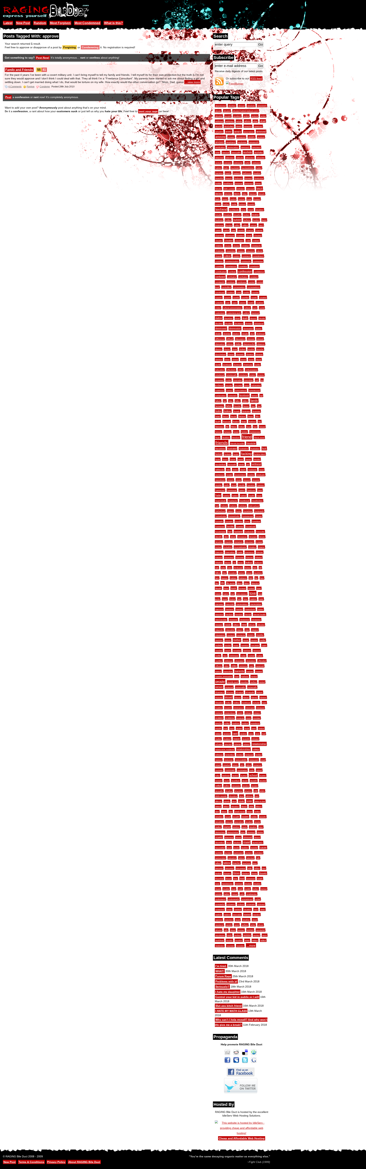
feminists (256, 411)
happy (242, 490)
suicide (263, 847)
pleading (219, 702)
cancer (253, 225)
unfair (257, 899)
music (236, 645)
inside (239, 552)
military (236, 625)
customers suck (234, 313)
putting (245, 723)
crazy (234, 303)
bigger (258, 183)
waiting (218, 914)
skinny (259, 806)
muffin (262, 640)
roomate (219, 770)
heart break (220, 501)
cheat (248, 235)
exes (247, 385)
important (249, 542)
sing (234, 801)
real (263, 734)
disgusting (219, 344)
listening (255, 583)
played (254, 697)
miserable (230, 630)
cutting (246, 313)
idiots (233, 537)
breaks (218, 215)
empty (252, 375)
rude (252, 770)
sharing (248, 791)
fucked (218, 454)
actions (255, 116)
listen (246, 583)
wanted (247, 914)
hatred (243, 495)
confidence (259, 272)
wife (226, 930)
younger (230, 946)
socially (236, 817)
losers (218, 594)
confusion (243, 277)
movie (245, 640)
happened (220, 490)
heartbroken (257, 501)
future (232, 459)
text (264, 868)
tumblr (247, 889)
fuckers (227, 454)
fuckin (235, 454)
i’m (234, 562)
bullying (247, 220)
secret (245, 781)
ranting (243, 734)
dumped (237, 365)
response (229, 760)
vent (256, 909)
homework (259, 511)
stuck (229, 842)
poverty (228, 708)
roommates (242, 770)
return (235, 765)
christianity (256, 246)
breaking (259, 210)
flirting (233, 427)
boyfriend (221, 209)
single (241, 801)
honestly (219, 521)
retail (263, 760)
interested (229, 557)
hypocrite (260, 531)
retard (218, 765)
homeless (248, 511)
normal (251, 656)
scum (226, 781)
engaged (219, 380)
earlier (257, 365)
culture (247, 308)
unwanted (219, 909)
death (245, 318)
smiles (257, 811)
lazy (217, 578)
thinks (254, 873)
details (245, 334)
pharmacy (219, 692)
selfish (218, 785)
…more (250, 945)
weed (254, 920)
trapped (238, 884)
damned (255, 313)
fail (261, 395)
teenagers (240, 868)
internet (249, 557)
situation (235, 806)
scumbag (236, 781)
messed (218, 625)
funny (225, 459)
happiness (231, 490)
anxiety (251, 137)
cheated (257, 235)
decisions (239, 323)
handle (241, 485)
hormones (219, 526)
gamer (248, 459)
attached (219, 157)
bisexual (250, 189)
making (253, 599)
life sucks (231, 583)
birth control (229, 189)
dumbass (227, 365)
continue (231, 282)
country (218, 297)
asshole (247, 152)
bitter (244, 194)
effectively (231, 370)
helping (233, 506)
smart (249, 811)
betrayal (238, 183)
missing (255, 630)
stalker (218, 827)
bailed (259, 168)
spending (239, 822)
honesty (229, 521)
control (251, 282)
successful (220, 848)
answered (241, 137)
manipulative (255, 604)
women (250, 930)
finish (244, 421)
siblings (249, 796)
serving (246, 786)
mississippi (220, 635)
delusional (258, 323)
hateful (226, 495)
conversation (239, 287)
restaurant (253, 760)
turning (218, 894)
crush (251, 302)
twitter (226, 894)
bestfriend (228, 183)
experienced (254, 390)
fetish (217, 416)
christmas (219, 251)
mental (248, 614)
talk (258, 858)
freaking (226, 437)
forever (218, 432)
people (220, 681)
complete (243, 266)
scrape (263, 775)
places (238, 697)
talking (226, 863)
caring (226, 230)
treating (257, 884)
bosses (257, 199)
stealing (253, 827)
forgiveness (255, 432)
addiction (230, 121)
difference (219, 339)
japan (240, 562)
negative (237, 650)
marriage (229, 609)
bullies (228, 220)
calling (245, 225)
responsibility (241, 760)
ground (247, 480)
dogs (235, 349)
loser (259, 588)
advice (247, 121)
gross (238, 480)
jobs (229, 568)
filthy (258, 416)
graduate (261, 475)
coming (236, 256)
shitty (262, 791)
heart (259, 495)
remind (240, 755)
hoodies (238, 521)
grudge (218, 485)
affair (255, 121)
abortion (232, 106)
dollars (242, 349)
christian (245, 246)
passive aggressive (223, 676)
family (254, 400)
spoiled (249, 822)
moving (254, 640)
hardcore (251, 490)
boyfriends (234, 210)
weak (237, 920)
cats (233, 230)
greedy (230, 480)
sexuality (219, 791)
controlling (226, 287)
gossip (229, 475)
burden (256, 220)
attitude (239, 157)
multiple (218, 645)
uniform (241, 904)
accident (237, 116)
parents (239, 671)
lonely (233, 588)
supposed (238, 853)
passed (259, 671)
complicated (220, 272)
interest (218, 557)
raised (218, 734)
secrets (263, 781)
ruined (259, 770)
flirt (227, 427)
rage (254, 728)
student (237, 842)
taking (241, 858)
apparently (253, 142)
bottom (242, 204)
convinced (219, 292)
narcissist (255, 645)
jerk (216, 568)
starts (244, 827)
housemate (220, 531)
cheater (218, 240)
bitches (218, 194)
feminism (246, 411)
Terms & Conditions (31, 1161)
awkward (256, 163)
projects (240, 718)
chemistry (239, 240)
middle (228, 625)
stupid (246, 842)
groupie (256, 480)
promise (256, 718)
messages (256, 619)
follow (241, 427)
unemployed (247, 899)
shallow (229, 791)
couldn (246, 292)
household (250, 526)
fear (253, 406)
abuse (218, 111)
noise (243, 656)
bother (226, 204)
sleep (224, 811)
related (246, 744)
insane (261, 547)
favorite (237, 406)
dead (237, 318)
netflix (218, 656)
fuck (264, 448)
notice (259, 656)
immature (239, 542)
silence (218, 801)
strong (257, 837)
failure (218, 401)
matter (260, 609)
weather (246, 920)
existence (219, 390)
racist (247, 728)
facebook (244, 395)
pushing (235, 723)
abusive (218, 116)
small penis (240, 811)
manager (219, 604)
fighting (242, 416)
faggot (254, 395)
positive (218, 708)
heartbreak (244, 501)
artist (217, 152)
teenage (219, 868)
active (263, 116)
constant (254, 277)
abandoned (220, 106)
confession (245, 271)
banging (219, 173)
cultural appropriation (232, 308)
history (230, 511)
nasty (264, 645)
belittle (218, 183)
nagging (244, 645)
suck (229, 848)
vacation (247, 909)
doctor (227, 349)
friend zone (259, 437)
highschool (220, 511)
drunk (258, 359)
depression (235, 328)
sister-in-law (260, 801)
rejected (228, 744)
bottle (234, 204)
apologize (242, 142)
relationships (243, 749)
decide (262, 318)
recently (245, 739)
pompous (246, 702)
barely (228, 173)
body (217, 199)
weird (236, 925)
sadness (226, 775)
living (226, 588)
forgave (227, 432)
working (247, 935)
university (251, 904)
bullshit (237, 219)
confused (220, 276)
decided (218, 323)
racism (239, 728)
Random (40, 23)
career (218, 230)
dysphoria (248, 365)
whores (218, 930)
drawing (249, 354)
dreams (259, 354)
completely (254, 266)
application (220, 147)
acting (246, 116)
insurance (249, 552)
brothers (219, 220)
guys (234, 485)
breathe (237, 215)
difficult (230, 339)
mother (237, 640)
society (245, 816)
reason (236, 739)
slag (217, 811)
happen (260, 485)
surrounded (220, 858)
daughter (229, 318)
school (253, 775)
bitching (228, 194)
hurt (230, 531)
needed (218, 650)
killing (217, 573)
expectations (240, 390)
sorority (263, 817)
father (228, 406)
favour (246, 406)
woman (241, 930)
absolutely (262, 106)
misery (239, 630)
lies (216, 583)
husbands (249, 531)
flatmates (219, 427)
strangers (229, 837)
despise (226, 334)
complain (219, 266)
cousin (254, 297)
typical (235, 894)
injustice (252, 547)
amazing (248, 126)
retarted (226, 765)
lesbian (233, 578)
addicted (219, 121)
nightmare (234, 656)
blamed (253, 194)
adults (239, 121)
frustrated (232, 448)
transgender (227, 884)
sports (257, 822)
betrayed (249, 183)
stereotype (220, 832)
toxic (217, 884)
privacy (257, 713)
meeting (238, 614)
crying (218, 308)
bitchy (237, 194)
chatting (240, 235)
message (233, 619)
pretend (218, 713)
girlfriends (219, 469)
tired (242, 878)
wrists (247, 940)
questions (255, 723)
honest (259, 516)
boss (249, 199)
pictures (218, 697)
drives (243, 359)
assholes (258, 152)
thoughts (219, 878)
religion (256, 749)
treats (217, 889)
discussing (240, 339)
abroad (241, 106)
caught (241, 230)
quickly (218, 728)
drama (231, 354)
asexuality (236, 152)
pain (251, 666)
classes (241, 251)
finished (252, 421)
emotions (243, 375)
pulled (227, 723)
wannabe (237, 914)
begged (248, 178)
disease (250, 339)
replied (259, 755)
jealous (249, 562)
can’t (261, 225)
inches (218, 547)
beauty (229, 178)
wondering (220, 935)
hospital (239, 526)
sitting (226, 806)
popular (256, 702)
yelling (263, 940)
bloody (262, 194)
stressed (248, 837)
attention (230, 157)
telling (257, 868)
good (261, 469)
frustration (255, 448)
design (259, 328)
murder (228, 645)
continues (241, 282)
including (228, 547)
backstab (235, 168)
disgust (260, 339)
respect (218, 760)
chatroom (230, 235)
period (262, 682)
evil (256, 380)
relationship (259, 743)
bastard (236, 173)
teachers (246, 863)
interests (239, 557)
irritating (218, 562)
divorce (218, 349)
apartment (230, 142)
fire (259, 421)
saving (235, 775)
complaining (231, 266)
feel (259, 406)
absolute (251, 106)
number (218, 661)
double (251, 349)
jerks (223, 568)
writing (255, 940)
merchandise (221, 619)
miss (247, 630)
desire (218, 334)
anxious (261, 137)
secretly (253, 781)
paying (254, 676)
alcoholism (229, 126)
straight (218, 837)
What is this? (113, 23)
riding (248, 765)
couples (245, 297)
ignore (262, 537)
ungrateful (219, 904)
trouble (226, 889)
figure (250, 416)
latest (249, 573)
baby (226, 168)
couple (236, 297)
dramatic (240, 354)
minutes (261, 625)
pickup (259, 692)
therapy (227, 873)
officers (218, 666)
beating (257, 173)
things (236, 873)
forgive (244, 432)
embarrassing (251, 370)
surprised (259, 853)
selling (227, 786)
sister (249, 801)
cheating (229, 240)
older (226, 666)
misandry (219, 630)
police (228, 702)
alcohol (218, 126)
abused (227, 111)
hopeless (256, 521)
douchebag (220, 354)
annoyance (249, 132)
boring (233, 199)
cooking (230, 292)
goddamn (252, 469)
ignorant (253, 537)
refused (255, 739)
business (219, 225)
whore (260, 925)
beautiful (219, 178)
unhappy (231, 904)
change (259, 230)
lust (239, 599)
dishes (230, 344)
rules (217, 775)
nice (225, 656)
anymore (219, 142)
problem (219, 718)
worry (264, 935)
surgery (249, 853)
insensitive (230, 552)
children (218, 246)
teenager (230, 868)
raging (261, 728)
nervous (256, 650)
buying (229, 225)
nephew (246, 650)
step (261, 827)
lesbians (242, 578)
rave (257, 734)
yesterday (219, 946)
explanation (220, 395)
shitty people (221, 796)
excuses (238, 385)
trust (234, 889)
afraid (262, 121)
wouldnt (238, 940)
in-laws (259, 542)
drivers (235, 359)
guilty (226, 485)
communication (232, 261)
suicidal (254, 848)
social (227, 817)
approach (245, 147)
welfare (245, 925)
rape (251, 734)
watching (229, 920)
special (229, 822)
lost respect (242, 594)
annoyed (261, 131)
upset (229, 909)
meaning (219, 614)
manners (219, 609)
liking (239, 583)
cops (239, 292)
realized (227, 739)
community (246, 261)
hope (247, 521)
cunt (255, 308)
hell (216, 506)
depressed (220, 328)
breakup (227, 215)
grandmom (220, 480)
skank (244, 806)
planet (246, 697)
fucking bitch (259, 454)
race (232, 728)
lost (232, 594)
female (237, 411)
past (237, 676)
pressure (260, 708)
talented (250, 858)
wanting (256, 914)
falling (245, 401)
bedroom (238, 178)
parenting (228, 671)
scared (244, 775)
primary (248, 713)
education (219, 370)
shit (255, 791)
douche (260, 349)
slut (230, 811)
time (235, 878)
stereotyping (232, 832)
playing (263, 697)
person (219, 687)
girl (248, 464)
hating (235, 495)
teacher (236, 863)
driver (227, 359)
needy (227, 650)
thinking (245, 873)
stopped (251, 832)
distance (261, 344)
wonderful (260, 930)
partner (250, 671)
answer (231, 137)
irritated (258, 557)
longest (242, 588)
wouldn (229, 940)
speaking (219, 822)
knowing (232, 573)
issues (227, 562)
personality (240, 687)
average (227, 163)
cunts (261, 308)
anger (229, 131)
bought (251, 204)
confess (232, 272)
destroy (236, 334)
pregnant (250, 708)
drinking (218, 359)
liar (256, 578)
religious (219, 755)
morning (218, 640)
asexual (225, 152)
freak (217, 437)
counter (255, 292)
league (225, 578)
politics (236, 702)
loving (232, 599)
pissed (228, 697)
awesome (238, 163)
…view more (192, 82)
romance (257, 765)
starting (236, 827)
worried (256, 935)
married (239, 609)
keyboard (238, 568)
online (234, 666)
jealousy (258, 562)
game (240, 459)
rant (235, 733)
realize (218, 739)
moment (230, 635)
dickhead (261, 334)
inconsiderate (240, 547)
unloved (261, 904)
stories (260, 832)
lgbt (250, 578)
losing (225, 594)
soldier (254, 817)
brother (255, 215)
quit (225, 728)
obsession (250, 661)
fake (231, 401)
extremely (232, 395)
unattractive (251, 894)
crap (228, 303)
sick (256, 796)
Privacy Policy (56, 1161)
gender (257, 459)
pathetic (244, 676)
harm (260, 490)
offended (262, 661)
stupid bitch (258, 842)
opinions (243, 666)
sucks (236, 848)
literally (218, 588)
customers (219, 313)
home (238, 511)
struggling (219, 842)
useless (237, 909)
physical (239, 692)
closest (218, 256)
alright (239, 126)
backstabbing (248, 168)
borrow (241, 199)
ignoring (218, 542)
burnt (264, 220)
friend (247, 437)
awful (247, 163)
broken (246, 215)
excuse (229, 385)
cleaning (250, 251)
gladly (243, 469)
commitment (258, 256)
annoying (220, 136)
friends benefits (237, 443)
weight (229, 925)
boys (243, 210)
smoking (219, 817)
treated (248, 884)
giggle (241, 464)
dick (252, 334)
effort (240, 370)
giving (235, 469)
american (258, 126)
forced (262, 427)
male (261, 599)
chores (236, 246)
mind (244, 624)
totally (259, 878)
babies (218, 168)
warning (218, 920)
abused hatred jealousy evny (245, 111)
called (237, 225)
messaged (244, 619)
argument (256, 147)
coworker (219, 303)
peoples (244, 682)
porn (264, 702)
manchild (230, 604)
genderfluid (220, 464)
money (251, 635)
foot (255, 427)
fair (224, 401)
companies (258, 261)
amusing (219, 132)
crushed (259, 303)
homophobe (220, 516)
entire (228, 380)
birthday (240, 189)
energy (261, 375)
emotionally (232, 375)
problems (230, 718)
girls (228, 469)
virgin (262, 909)
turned (264, 889)
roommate (230, 770)
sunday (228, 853)
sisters (218, 806)
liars (262, 578)
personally (252, 687)
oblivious (228, 661)
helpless (242, 506)
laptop (241, 573)
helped (224, 506)
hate (218, 495)
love (253, 593)
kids (255, 568)
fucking (246, 454)
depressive (248, 328)
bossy (218, 204)
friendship (251, 443)
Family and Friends (19, 69)
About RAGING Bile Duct (84, 1161)
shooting (233, 796)
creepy (243, 303)
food (249, 427)
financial (226, 421)
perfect (253, 682)
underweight (233, 899)
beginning (258, 178)
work (229, 935)
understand (220, 899)
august (218, 163)
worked (237, 935)
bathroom (247, 173)
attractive (261, 157)
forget (236, 432)
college (227, 256)
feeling (218, 411)
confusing (232, 277)
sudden (245, 848)
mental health (260, 614)
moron (228, 640)
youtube (240, 946)
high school (254, 506)
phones (230, 692)
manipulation (242, 604)
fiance (225, 416)
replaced (249, 755)
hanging (250, 485)
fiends (233, 416)
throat (228, 878)
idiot (226, 537)
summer (218, 853)
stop (243, 832)
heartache (232, 501)
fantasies (219, 406)
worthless (219, 940)
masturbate (250, 609)
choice (228, 246)
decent (253, 318)
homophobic (234, 516)
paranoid (260, 666)
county (227, 297)
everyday (238, 380)
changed (219, 235)
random (226, 734)
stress (238, 837)
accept (228, 116)
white (253, 925)
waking (227, 914)
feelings (227, 411)
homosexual (247, 516)
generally (232, 464)
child (248, 240)
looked (251, 588)
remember (229, 755)
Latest (7, 23)
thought (263, 873)
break (250, 210)
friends (221, 442)
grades (251, 475)
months (260, 635)
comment (246, 256)
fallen (237, 401)
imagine (228, 542)
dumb (217, 365)
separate (236, 786)
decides (228, 323)
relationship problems (224, 749)
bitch (259, 188)
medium (229, 614)
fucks (217, 459)
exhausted (256, 385)
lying (245, 599)
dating (218, 318)
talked (218, 863)
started (227, 827)
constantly (219, 282)
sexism (255, 786)
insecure (219, 552)
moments (241, 635)
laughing (258, 573)
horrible (230, 526)
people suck (232, 682)
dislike (238, 344)
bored (225, 199)
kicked (247, 568)
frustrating (243, 448)
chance (250, 230)
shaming (238, 791)
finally (217, 421)
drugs (251, 359)
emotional (219, 375)
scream (218, 781)
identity (218, 537)
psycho (218, 723)
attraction (250, 157)
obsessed (239, 661)
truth (240, 889)
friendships (220, 448)
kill (260, 568)
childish (256, 240)
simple (227, 801)
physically (250, 692)
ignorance (242, 537)
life (222, 583)
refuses (218, 744)
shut (241, 796)
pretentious (230, 713)
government (240, 475)
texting (218, 873)
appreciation (233, 147)
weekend (219, 925)
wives (232, 930)
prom (248, 718)
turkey (255, 889)
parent (218, 671)
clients (259, 251)
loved (224, 599)
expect (229, 390)
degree (249, 323)
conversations (253, 287)
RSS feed (256, 78)
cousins (263, 297)
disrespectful (248, 344)
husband (238, 531)
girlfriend (256, 464)
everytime (248, 380)
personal (229, 687)
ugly (242, 894)
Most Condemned (87, 23)
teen (255, 863)
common (219, 261)
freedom (235, 437)
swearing (232, 858)
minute (252, 625)
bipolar (218, 189)
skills (251, 806)
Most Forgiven (60, 23)
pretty (240, 713)
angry (237, 131)
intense (259, 552)
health (251, 495)
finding (236, 421)
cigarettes (230, 251)
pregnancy (238, 708)
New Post (23, 23)
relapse (237, 744)
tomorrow (251, 878)
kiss (224, 573)
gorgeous (219, 475)
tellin (250, 868)
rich (242, 765)
